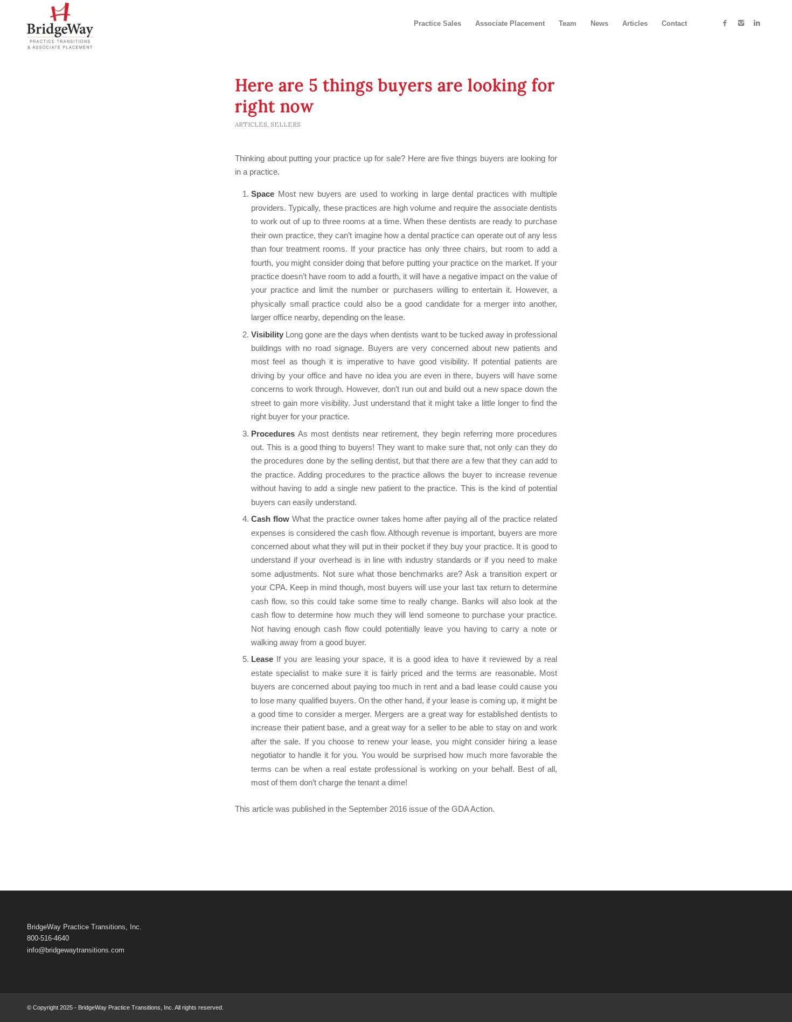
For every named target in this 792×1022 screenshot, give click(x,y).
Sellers (285, 124)
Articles (251, 124)
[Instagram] (741, 23)
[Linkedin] (757, 23)
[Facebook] (725, 23)
